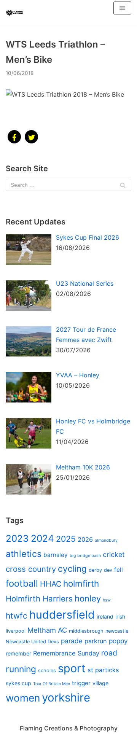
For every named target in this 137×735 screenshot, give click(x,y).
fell (118, 569)
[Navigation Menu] (122, 8)
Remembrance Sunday (66, 653)
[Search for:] (68, 185)
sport (72, 668)
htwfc (16, 615)
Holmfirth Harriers (39, 598)
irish (120, 616)
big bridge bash (85, 555)
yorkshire (66, 697)
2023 (17, 538)
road (109, 652)
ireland (105, 616)
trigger (81, 683)
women (23, 698)
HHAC (50, 584)
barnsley (55, 554)
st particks (103, 670)
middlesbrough (86, 631)
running (21, 669)
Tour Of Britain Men (51, 683)
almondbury (106, 540)
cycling (72, 568)
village (100, 683)
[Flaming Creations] (15, 13)
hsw (107, 600)
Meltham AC (47, 630)
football (22, 583)
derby (95, 570)
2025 (66, 539)
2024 (42, 538)
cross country (31, 569)
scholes (47, 670)
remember (18, 653)
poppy (118, 641)
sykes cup (18, 683)
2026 (85, 539)
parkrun (95, 641)
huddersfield (62, 614)
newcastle (116, 631)
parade (72, 641)
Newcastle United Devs (32, 641)
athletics (23, 554)
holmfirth (81, 583)
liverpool (15, 631)
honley (88, 598)
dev (108, 570)
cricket (113, 554)
